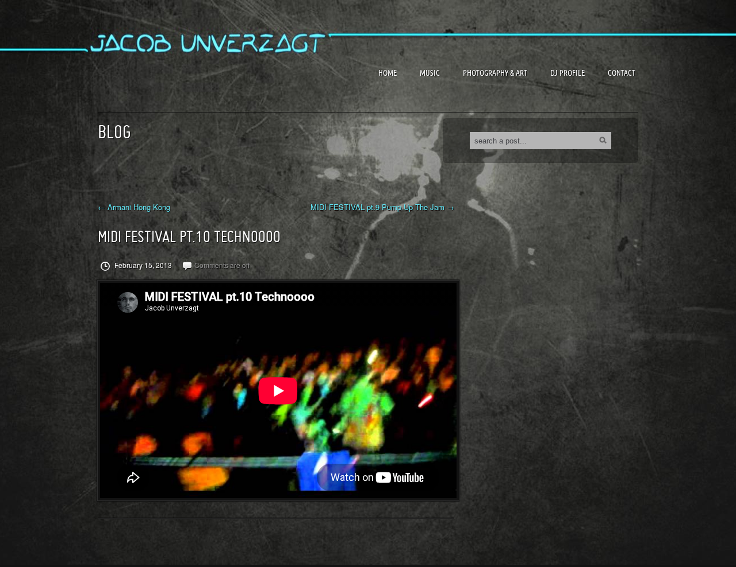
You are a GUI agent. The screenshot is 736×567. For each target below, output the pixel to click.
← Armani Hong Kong (134, 207)
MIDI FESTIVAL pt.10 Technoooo (189, 236)
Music (430, 73)
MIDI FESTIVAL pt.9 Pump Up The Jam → (382, 207)
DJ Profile (567, 73)
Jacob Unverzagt (184, 74)
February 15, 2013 (142, 265)
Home (387, 73)
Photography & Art (495, 73)
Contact (621, 73)
